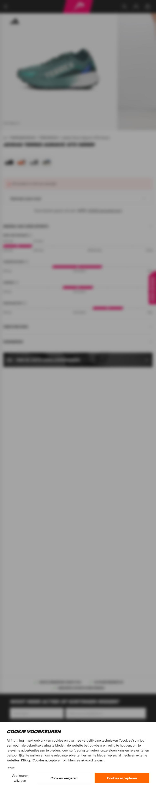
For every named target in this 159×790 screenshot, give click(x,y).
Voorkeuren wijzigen (20, 778)
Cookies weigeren (64, 778)
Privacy (10, 767)
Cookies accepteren (122, 778)
